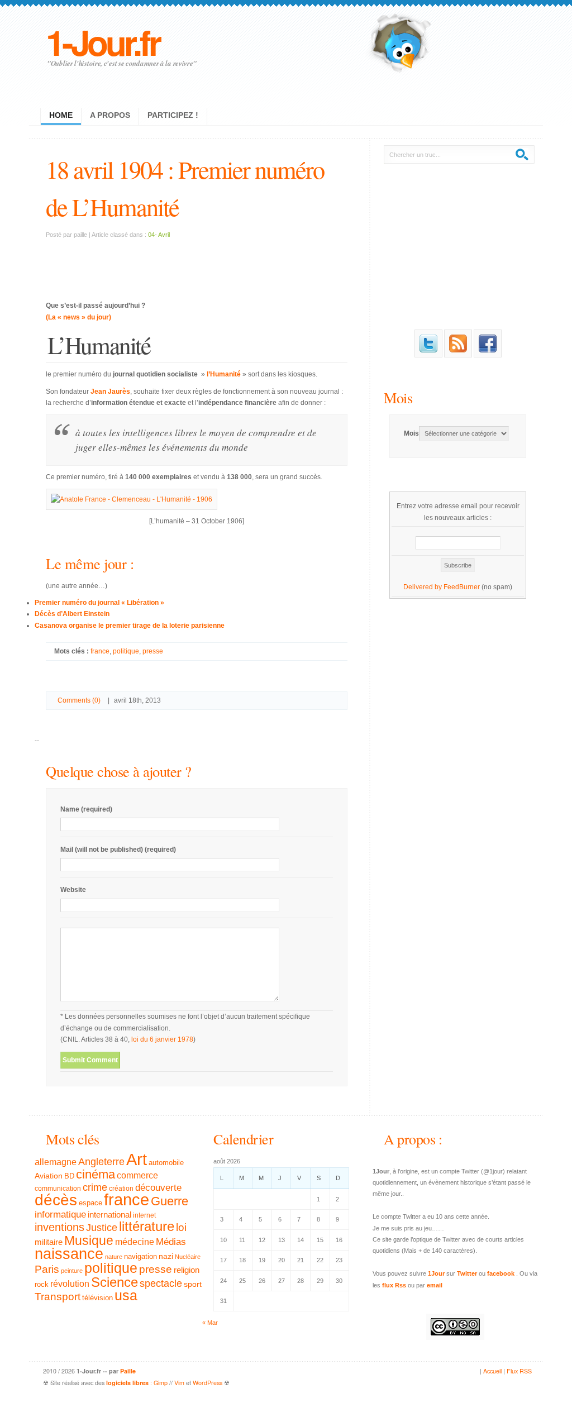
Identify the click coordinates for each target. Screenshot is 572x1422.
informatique (60, 1214)
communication (58, 1188)
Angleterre (101, 1161)
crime (95, 1187)
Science (114, 1282)
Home (61, 115)
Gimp (161, 1382)
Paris (47, 1269)
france (99, 651)
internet (144, 1215)
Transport (57, 1296)
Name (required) (86, 809)
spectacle (161, 1283)
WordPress (207, 1382)
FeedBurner (462, 587)
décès (56, 1200)
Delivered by (423, 587)
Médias (171, 1241)
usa (126, 1295)
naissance (69, 1254)
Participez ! (172, 115)
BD (69, 1176)
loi (181, 1227)
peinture (72, 1270)
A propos (110, 115)
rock (42, 1284)
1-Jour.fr (102, 41)
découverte (158, 1187)
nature (113, 1256)
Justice (101, 1227)
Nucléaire (188, 1256)
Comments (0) (79, 700)
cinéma (95, 1174)
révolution (69, 1284)
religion (186, 1270)
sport (193, 1284)
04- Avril (159, 234)
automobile (166, 1163)
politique (126, 651)
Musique (88, 1240)
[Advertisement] (196, 263)
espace (90, 1203)
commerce (137, 1175)
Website (73, 890)
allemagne (56, 1162)
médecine (134, 1242)
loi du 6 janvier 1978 (162, 1039)
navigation (140, 1257)
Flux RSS (519, 1371)
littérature (146, 1226)
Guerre (169, 1201)
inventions (59, 1227)
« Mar (210, 1322)
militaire (49, 1242)
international (109, 1214)
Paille (128, 1371)
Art (136, 1159)
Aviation (49, 1175)
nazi (166, 1256)
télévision (97, 1298)
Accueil (492, 1371)
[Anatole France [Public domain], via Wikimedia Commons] (131, 499)
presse (152, 651)
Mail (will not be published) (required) (118, 849)
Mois (398, 397)
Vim (179, 1382)
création (121, 1188)
